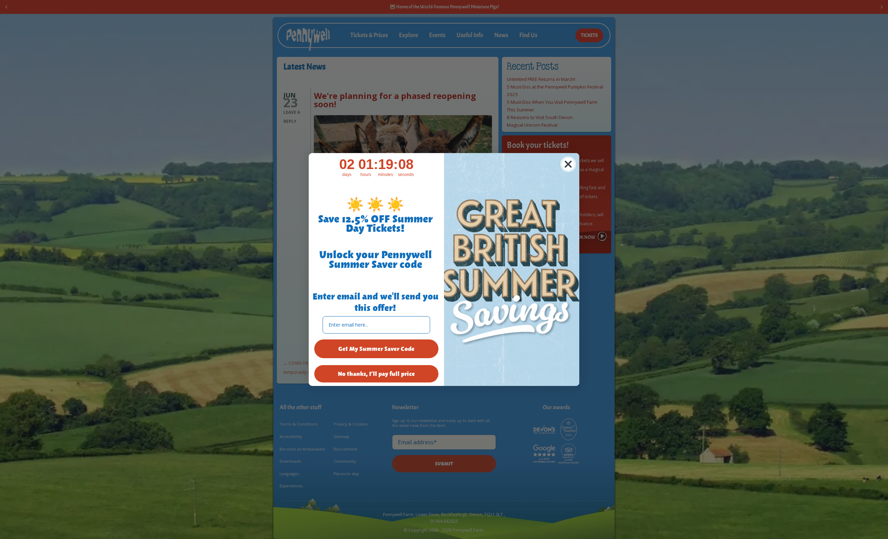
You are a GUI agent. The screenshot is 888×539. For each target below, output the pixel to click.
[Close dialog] (568, 164)
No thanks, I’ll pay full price (376, 374)
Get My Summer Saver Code (376, 349)
